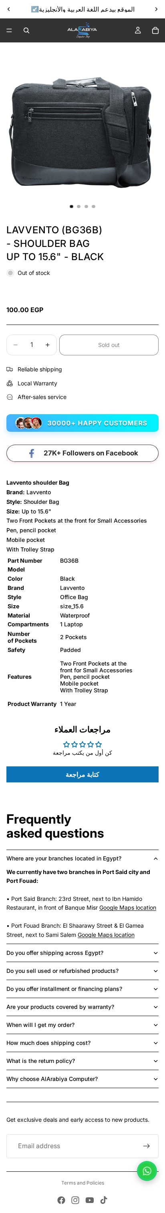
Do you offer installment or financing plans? (64, 988)
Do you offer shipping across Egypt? (54, 952)
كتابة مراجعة (82, 774)
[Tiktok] (104, 1200)
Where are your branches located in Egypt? (63, 858)
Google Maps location (127, 907)
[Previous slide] (9, 9)
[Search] (26, 30)
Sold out (109, 344)
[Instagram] (75, 1200)
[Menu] (9, 30)
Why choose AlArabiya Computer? (52, 1078)
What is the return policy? (40, 1060)
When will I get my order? (40, 1024)
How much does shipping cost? (48, 1042)
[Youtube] (90, 1200)
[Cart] (155, 30)
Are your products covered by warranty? (60, 1006)
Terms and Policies (82, 1183)
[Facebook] (61, 1200)
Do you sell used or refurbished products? (62, 970)
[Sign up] (146, 1146)
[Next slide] (156, 9)
